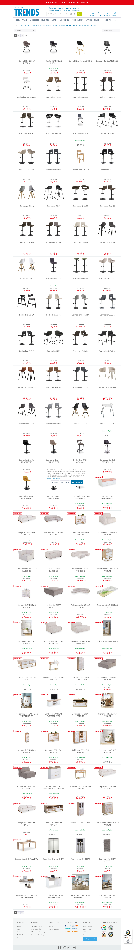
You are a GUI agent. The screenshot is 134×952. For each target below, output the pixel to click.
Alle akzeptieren (77, 482)
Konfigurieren (65, 482)
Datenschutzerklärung (53, 478)
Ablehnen (55, 482)
